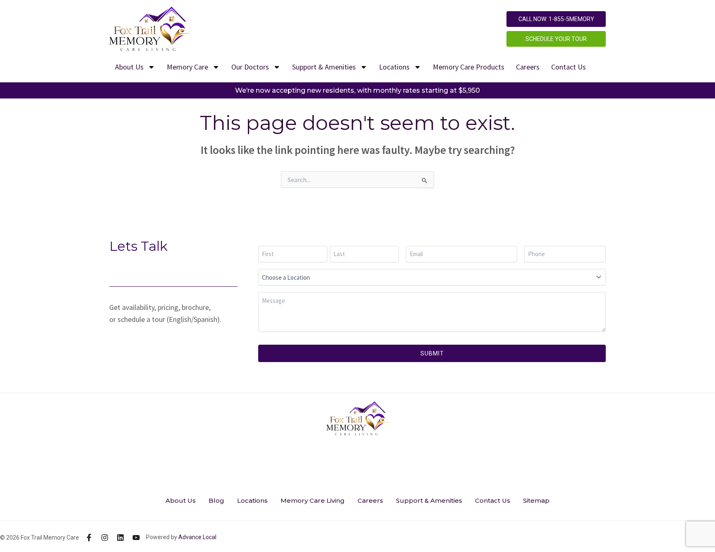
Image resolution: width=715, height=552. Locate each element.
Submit (432, 353)
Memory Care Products (468, 67)
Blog (216, 500)
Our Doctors (250, 67)
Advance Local (197, 537)
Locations (394, 67)
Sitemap (536, 500)
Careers (528, 67)
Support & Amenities (324, 67)
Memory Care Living (313, 500)
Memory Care (187, 67)
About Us (129, 67)
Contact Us (568, 67)
